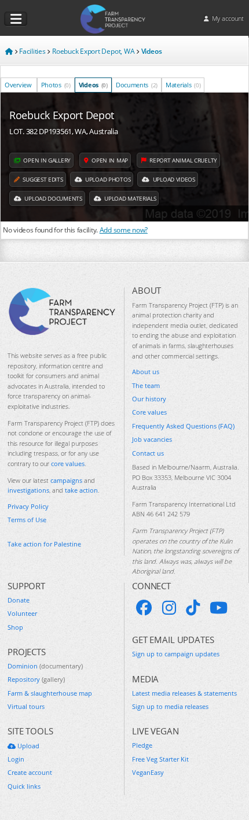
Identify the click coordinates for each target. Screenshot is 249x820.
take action (81, 490)
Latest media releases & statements (184, 693)
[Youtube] (219, 608)
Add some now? (124, 229)
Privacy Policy (28, 506)
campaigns (66, 480)
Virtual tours (26, 706)
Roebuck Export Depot (61, 115)
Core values (149, 412)
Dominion (45, 666)
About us (145, 371)
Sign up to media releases (170, 706)
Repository (36, 679)
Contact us (148, 453)
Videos (93, 84)
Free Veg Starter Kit (160, 759)
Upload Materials (129, 198)
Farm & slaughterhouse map (50, 693)
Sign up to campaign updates (175, 653)
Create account (30, 772)
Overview (18, 84)
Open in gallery (46, 160)
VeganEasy (148, 772)
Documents (137, 84)
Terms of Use (27, 519)
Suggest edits (42, 179)
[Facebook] (144, 608)
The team (146, 385)
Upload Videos (173, 179)
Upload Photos (106, 179)
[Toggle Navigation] (15, 19)
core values (68, 463)
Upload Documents (52, 198)
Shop (15, 627)
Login (16, 759)
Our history (149, 398)
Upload (27, 745)
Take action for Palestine (44, 544)
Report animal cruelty (182, 160)
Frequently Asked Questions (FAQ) (183, 426)
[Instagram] (169, 608)
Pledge (142, 745)
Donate (19, 600)
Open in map (108, 160)
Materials (183, 84)
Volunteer (22, 613)
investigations (28, 490)
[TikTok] (193, 608)
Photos (56, 84)
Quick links (24, 786)
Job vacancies (152, 439)
